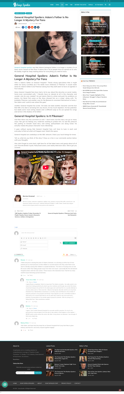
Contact (77, 383)
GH (62, 4)
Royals (91, 4)
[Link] (40, 238)
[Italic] (24, 238)
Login (16, 227)
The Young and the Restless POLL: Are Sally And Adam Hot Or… (95, 46)
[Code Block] (38, 238)
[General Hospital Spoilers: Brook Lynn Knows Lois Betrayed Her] (95, 65)
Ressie (35, 282)
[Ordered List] (31, 238)
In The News (99, 4)
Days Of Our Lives (95, 20)
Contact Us (21, 1)
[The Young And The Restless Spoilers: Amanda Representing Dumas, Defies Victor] (83, 358)
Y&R (71, 4)
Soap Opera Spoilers (27, 383)
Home (51, 4)
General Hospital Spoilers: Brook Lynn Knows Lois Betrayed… (95, 66)
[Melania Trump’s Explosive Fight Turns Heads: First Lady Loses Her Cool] (49, 366)
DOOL (57, 4)
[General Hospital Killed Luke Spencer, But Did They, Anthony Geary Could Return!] (83, 366)
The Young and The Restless (96, 41)
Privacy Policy (66, 383)
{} (42, 238)
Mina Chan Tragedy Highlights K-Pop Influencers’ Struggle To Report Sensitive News (95, 97)
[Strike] (29, 238)
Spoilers (29, 13)
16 (103, 52)
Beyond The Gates (80, 4)
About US (15, 1)
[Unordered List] (33, 238)
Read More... (16, 359)
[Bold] (21, 238)
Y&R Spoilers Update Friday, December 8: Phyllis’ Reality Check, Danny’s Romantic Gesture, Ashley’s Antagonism (28, 215)
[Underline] (26, 238)
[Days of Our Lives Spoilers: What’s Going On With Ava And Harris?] (95, 25)
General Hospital (20, 13)
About (39, 383)
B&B (66, 4)
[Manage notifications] (120, 390)
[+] (45, 238)
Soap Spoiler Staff (51, 383)
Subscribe (38, 372)
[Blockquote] (36, 238)
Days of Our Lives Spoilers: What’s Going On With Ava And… (95, 26)
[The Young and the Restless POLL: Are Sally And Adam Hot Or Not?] (95, 45)
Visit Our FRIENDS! (89, 81)
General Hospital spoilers (23, 67)
